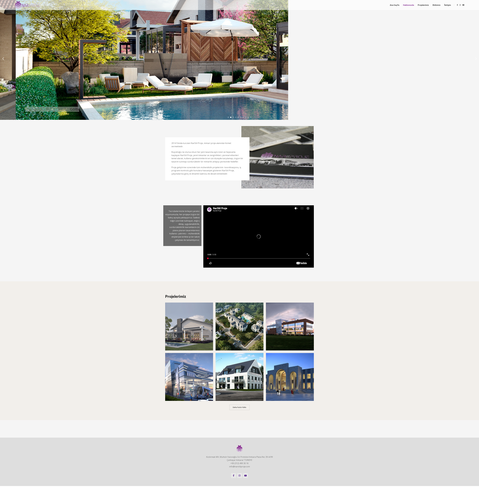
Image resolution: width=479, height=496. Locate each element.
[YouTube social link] (463, 5)
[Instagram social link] (460, 5)
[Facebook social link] (457, 5)
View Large (210, 305)
